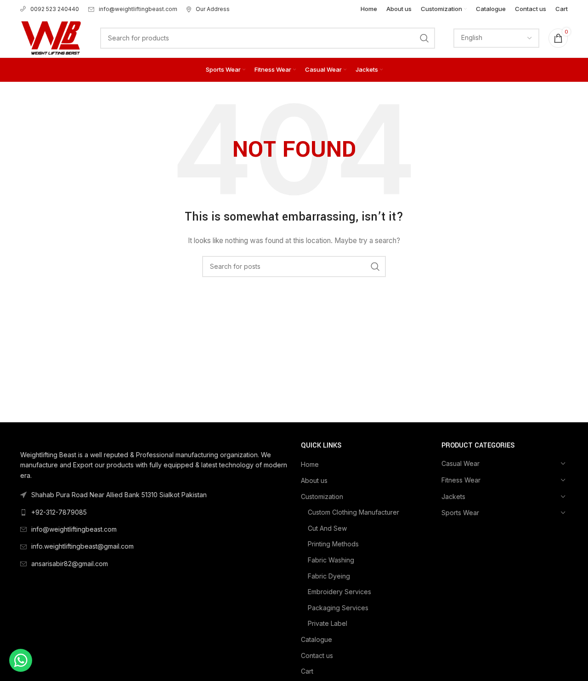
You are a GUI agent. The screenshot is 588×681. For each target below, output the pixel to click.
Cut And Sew (327, 528)
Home (310, 464)
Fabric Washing (331, 560)
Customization (322, 496)
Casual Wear (460, 463)
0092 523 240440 (54, 9)
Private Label (327, 623)
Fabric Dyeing (329, 576)
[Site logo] (51, 37)
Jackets (453, 496)
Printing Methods (333, 544)
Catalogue (316, 639)
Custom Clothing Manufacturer (353, 512)
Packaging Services (338, 608)
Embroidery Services (339, 592)
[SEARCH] (424, 38)
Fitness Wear (461, 480)
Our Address (213, 9)
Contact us (317, 655)
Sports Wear (460, 512)
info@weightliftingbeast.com (138, 9)
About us (314, 480)
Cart (307, 671)
